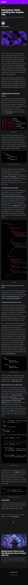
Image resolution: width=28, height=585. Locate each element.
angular (3, 7)
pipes (12, 410)
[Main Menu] (26, 2)
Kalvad (3, 2)
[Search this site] (23, 2)
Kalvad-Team (16, 516)
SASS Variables (9, 112)
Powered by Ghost (14, 574)
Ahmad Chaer (5, 26)
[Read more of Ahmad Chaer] (3, 23)
